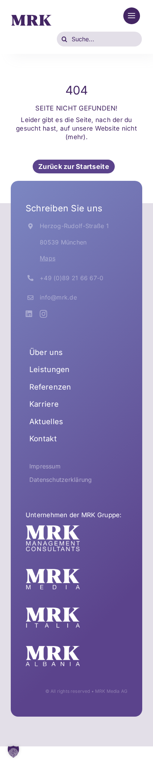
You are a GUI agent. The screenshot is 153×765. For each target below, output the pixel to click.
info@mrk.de (58, 297)
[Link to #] (131, 15)
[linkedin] (29, 314)
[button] (13, 751)
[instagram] (43, 314)
